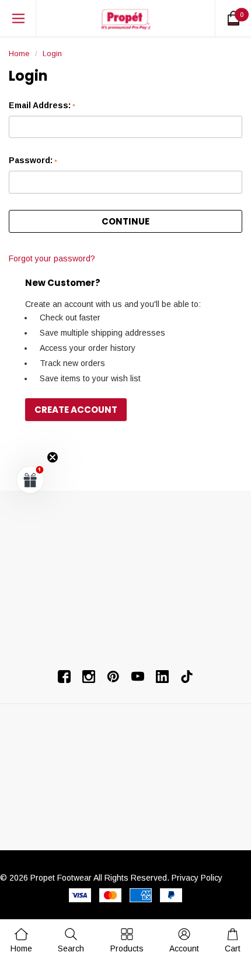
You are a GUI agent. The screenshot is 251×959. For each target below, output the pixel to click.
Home (19, 53)
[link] (71, 940)
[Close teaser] (52, 457)
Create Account (75, 409)
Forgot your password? (52, 258)
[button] (30, 479)
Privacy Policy (197, 877)
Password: (33, 160)
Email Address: (42, 106)
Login (52, 53)
